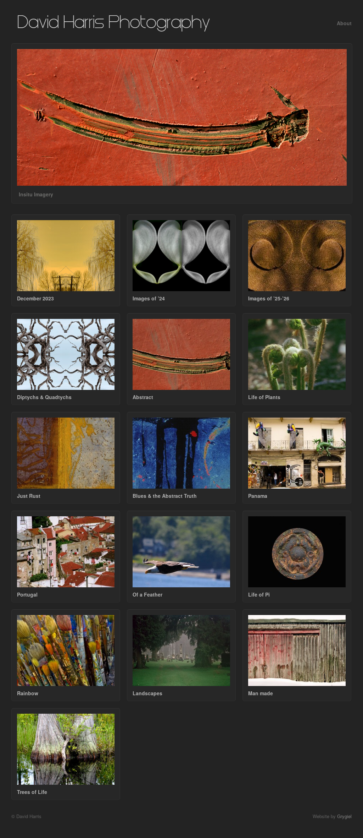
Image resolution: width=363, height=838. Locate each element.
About (344, 23)
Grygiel (344, 816)
